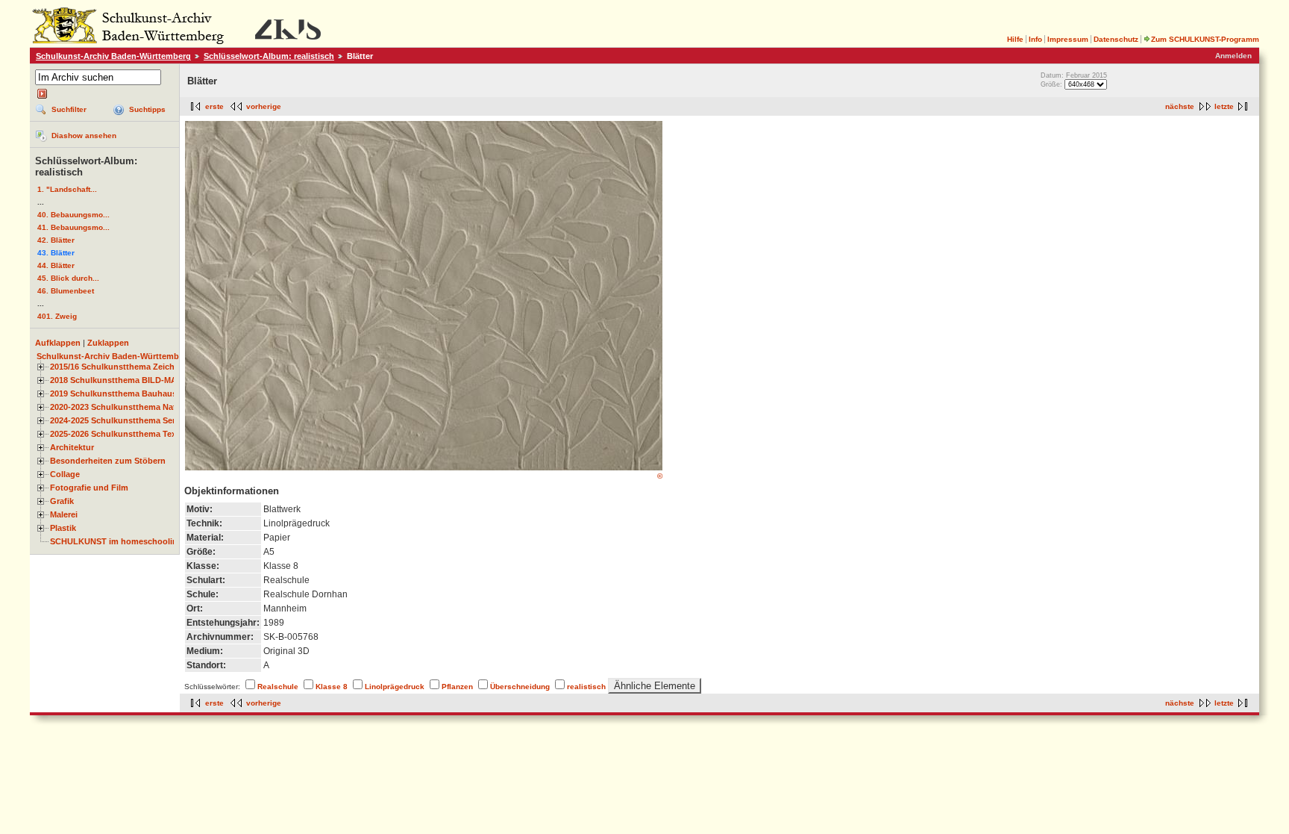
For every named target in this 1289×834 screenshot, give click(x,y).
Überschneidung (520, 686)
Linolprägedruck (394, 686)
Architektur (72, 447)
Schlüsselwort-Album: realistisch (269, 56)
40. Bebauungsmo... (73, 215)
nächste (1179, 106)
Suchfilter (69, 109)
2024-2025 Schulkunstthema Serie (116, 420)
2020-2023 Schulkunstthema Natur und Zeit (134, 406)
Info (1035, 39)
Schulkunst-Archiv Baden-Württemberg (113, 56)
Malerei (64, 514)
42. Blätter (56, 240)
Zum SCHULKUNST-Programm (1205, 39)
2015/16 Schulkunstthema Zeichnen (119, 366)
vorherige (263, 106)
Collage (65, 474)
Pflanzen (457, 686)
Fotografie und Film (89, 487)
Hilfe (1015, 39)
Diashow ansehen (83, 135)
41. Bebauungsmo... (73, 227)
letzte (1224, 106)
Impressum (1067, 39)
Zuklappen (108, 342)
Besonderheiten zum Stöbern (108, 460)
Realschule (277, 686)
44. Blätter (56, 265)
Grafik (62, 501)
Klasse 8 (332, 686)
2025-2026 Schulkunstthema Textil (117, 433)
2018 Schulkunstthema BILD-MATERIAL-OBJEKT (146, 380)
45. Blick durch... (68, 278)
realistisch (586, 686)
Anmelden (1233, 56)
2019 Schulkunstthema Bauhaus (113, 393)
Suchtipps (147, 109)
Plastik (63, 527)
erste (214, 106)
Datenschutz (1116, 39)
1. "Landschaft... (67, 189)
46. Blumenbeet (65, 291)
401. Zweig (57, 316)
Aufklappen (58, 342)
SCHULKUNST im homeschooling (116, 541)
